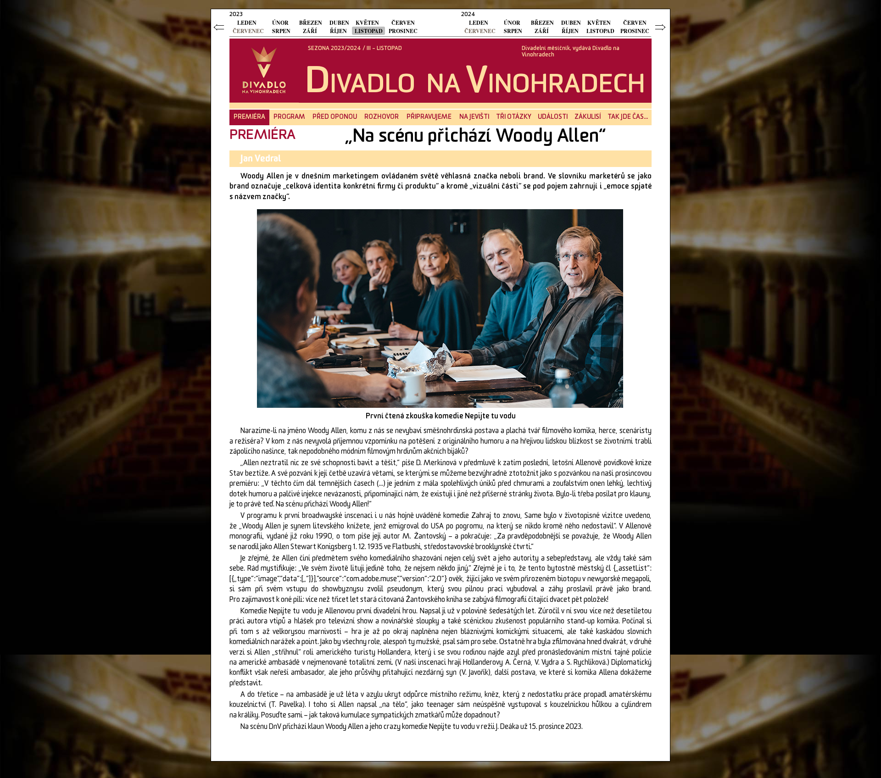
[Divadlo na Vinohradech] (262, 70)
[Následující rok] (661, 26)
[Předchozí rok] (219, 26)
